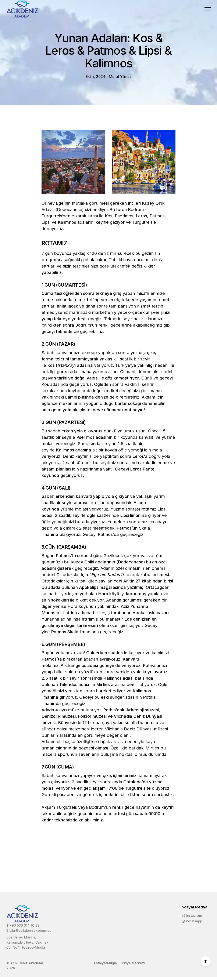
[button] (207, 9)
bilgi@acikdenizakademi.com (31, 930)
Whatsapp (194, 921)
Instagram (194, 915)
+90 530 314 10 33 (24, 925)
